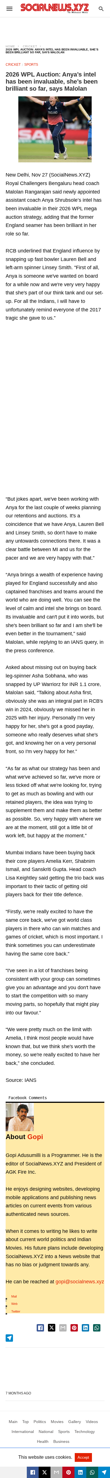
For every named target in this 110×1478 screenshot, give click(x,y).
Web (14, 1303)
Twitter (15, 1311)
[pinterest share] (74, 1328)
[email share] (63, 1328)
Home (10, 46)
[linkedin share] (85, 1328)
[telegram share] (9, 1338)
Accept (83, 1457)
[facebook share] (40, 1328)
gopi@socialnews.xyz (80, 1281)
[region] (55, 27)
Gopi (35, 1137)
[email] (56, 1472)
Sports (31, 65)
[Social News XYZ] (54, 8)
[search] (101, 8)
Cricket (30, 46)
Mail (14, 1296)
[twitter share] (51, 1328)
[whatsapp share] (96, 1328)
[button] (55, 129)
